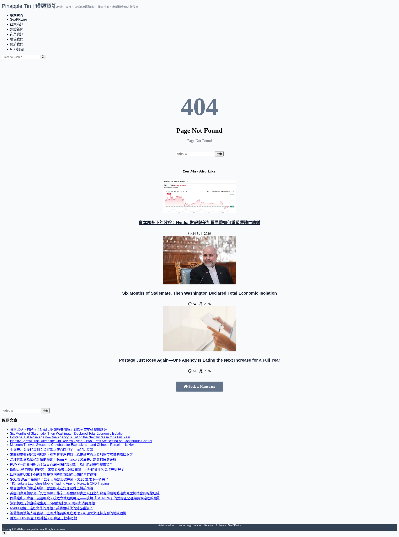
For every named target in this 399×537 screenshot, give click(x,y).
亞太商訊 (16, 24)
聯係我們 (16, 39)
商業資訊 (16, 34)
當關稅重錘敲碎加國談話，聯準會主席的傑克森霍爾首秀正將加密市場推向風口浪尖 (71, 454)
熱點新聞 (16, 29)
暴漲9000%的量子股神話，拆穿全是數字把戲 (43, 518)
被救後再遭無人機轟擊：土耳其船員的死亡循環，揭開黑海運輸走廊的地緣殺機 (68, 513)
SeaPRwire (18, 19)
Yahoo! (197, 525)
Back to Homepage (201, 386)
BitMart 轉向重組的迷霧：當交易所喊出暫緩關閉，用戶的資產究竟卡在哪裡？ (67, 469)
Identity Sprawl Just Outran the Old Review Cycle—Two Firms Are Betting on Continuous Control (81, 441)
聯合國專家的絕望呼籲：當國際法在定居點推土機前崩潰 (51, 488)
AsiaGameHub (166, 525)
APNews (221, 525)
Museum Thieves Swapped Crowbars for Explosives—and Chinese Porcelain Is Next (72, 444)
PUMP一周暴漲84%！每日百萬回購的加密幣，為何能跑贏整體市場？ (61, 464)
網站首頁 (16, 15)
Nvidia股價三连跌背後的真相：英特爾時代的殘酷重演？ (51, 508)
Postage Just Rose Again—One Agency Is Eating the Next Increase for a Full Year (199, 360)
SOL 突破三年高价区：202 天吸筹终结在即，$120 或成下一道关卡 (59, 479)
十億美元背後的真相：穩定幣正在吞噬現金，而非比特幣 (51, 449)
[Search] (43, 57)
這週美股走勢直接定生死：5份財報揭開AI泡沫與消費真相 (52, 503)
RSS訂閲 (17, 49)
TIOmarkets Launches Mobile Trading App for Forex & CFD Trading (59, 483)
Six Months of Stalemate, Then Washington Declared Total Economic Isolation (199, 293)
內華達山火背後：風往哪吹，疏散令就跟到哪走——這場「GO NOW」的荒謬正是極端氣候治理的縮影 (85, 498)
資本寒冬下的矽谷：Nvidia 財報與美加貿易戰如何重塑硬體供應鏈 (199, 222)
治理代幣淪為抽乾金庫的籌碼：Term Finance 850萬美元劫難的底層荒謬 (63, 459)
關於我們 (16, 44)
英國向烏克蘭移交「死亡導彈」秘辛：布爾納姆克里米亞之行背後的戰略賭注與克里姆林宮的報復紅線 (85, 493)
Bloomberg (184, 525)
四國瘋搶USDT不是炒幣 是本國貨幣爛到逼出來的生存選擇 (53, 474)
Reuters (208, 525)
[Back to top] (4, 533)
